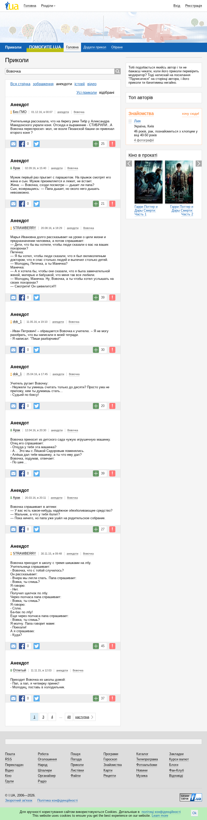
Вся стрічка (20, 84)
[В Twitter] (37, 144)
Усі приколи (86, 92)
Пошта (10, 754)
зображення (43, 84)
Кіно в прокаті (142, 155)
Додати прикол (95, 47)
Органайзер (47, 776)
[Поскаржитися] (112, 144)
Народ (42, 765)
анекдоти (64, 84)
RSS (8, 759)
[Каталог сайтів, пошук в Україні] (191, 795)
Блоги (173, 765)
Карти (108, 770)
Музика (141, 776)
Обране (117, 47)
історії (79, 84)
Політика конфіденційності (57, 800)
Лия (137, 121)
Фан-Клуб (176, 770)
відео (91, 84)
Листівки (77, 770)
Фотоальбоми (146, 765)
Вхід (176, 6)
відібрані (106, 92)
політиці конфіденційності (161, 812)
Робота (43, 754)
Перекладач (14, 765)
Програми (111, 754)
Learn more (160, 815)
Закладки (176, 754)
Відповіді (176, 776)
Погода (76, 759)
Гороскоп (110, 759)
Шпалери (45, 770)
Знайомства (141, 113)
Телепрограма (147, 759)
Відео (9, 770)
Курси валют (179, 759)
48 (69, 717)
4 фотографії (144, 140)
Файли (76, 776)
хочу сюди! (190, 114)
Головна (30, 6)
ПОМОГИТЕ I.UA (45, 47)
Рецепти (110, 776)
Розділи (47, 6)
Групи (9, 781)
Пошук (76, 754)
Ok (194, 813)
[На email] (13, 144)
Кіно (8, 776)
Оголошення (47, 759)
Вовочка (79, 111)
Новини (141, 770)
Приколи (77, 765)
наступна (82, 717)
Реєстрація (193, 6)
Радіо (42, 781)
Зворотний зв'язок (18, 800)
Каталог (142, 754)
